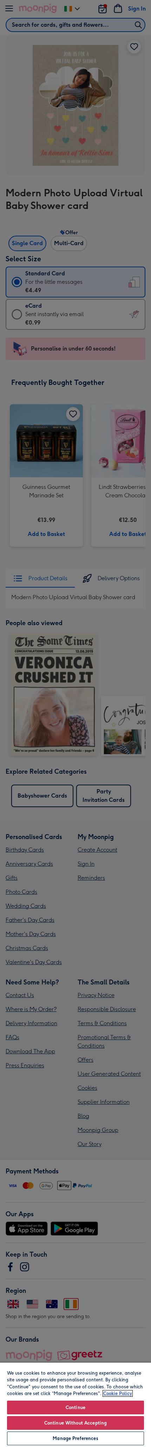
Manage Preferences (75, 1438)
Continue (75, 1407)
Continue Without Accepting (75, 1423)
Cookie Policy (117, 1393)
